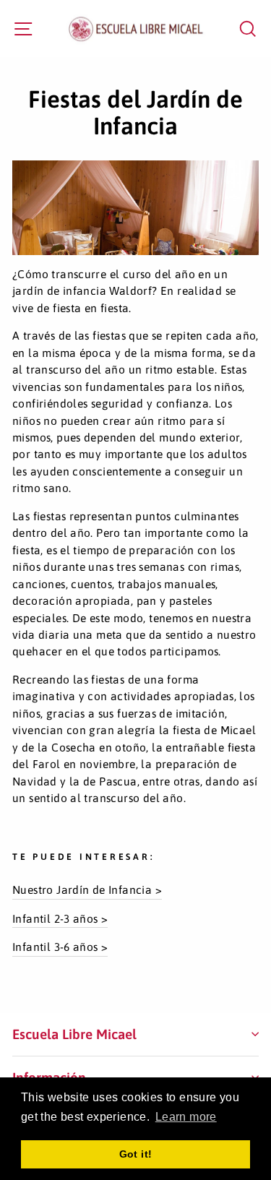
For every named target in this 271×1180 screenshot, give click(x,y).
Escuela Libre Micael (74, 1034)
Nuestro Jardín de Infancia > (87, 889)
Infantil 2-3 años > (60, 918)
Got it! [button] (135, 1154)
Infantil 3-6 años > (60, 946)
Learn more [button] (186, 1117)
